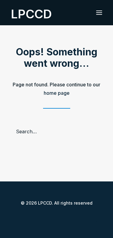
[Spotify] (71, 216)
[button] (99, 12)
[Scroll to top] (101, 226)
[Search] (56, 131)
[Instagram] (61, 216)
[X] (52, 216)
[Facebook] (42, 216)
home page (57, 93)
